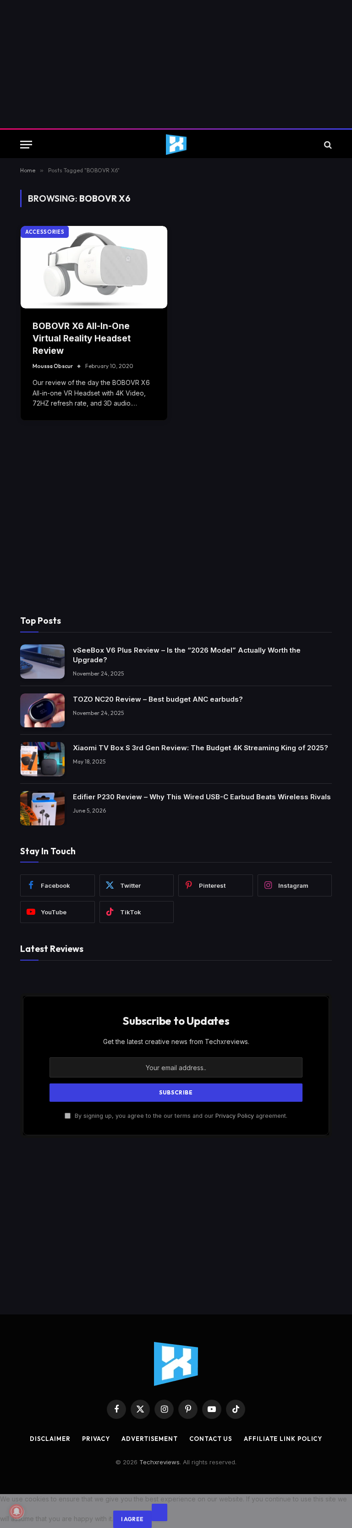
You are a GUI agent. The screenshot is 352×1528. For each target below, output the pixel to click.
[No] (159, 1512)
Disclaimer (50, 1438)
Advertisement (149, 1438)
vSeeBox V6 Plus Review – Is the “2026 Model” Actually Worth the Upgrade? (187, 655)
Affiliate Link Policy (283, 1438)
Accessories (44, 232)
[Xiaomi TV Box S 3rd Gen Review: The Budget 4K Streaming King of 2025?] (42, 759)
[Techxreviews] (176, 144)
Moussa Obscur (53, 366)
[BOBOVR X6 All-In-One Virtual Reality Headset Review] (94, 267)
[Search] (327, 144)
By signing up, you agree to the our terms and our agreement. (180, 1115)
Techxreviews (159, 1462)
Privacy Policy (234, 1115)
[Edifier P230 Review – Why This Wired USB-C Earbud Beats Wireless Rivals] (42, 808)
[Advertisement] (176, 64)
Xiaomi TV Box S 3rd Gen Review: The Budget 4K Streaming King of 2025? (200, 747)
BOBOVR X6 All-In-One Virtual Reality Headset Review (82, 338)
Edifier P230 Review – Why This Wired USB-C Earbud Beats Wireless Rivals (202, 796)
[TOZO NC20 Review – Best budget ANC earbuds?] (42, 710)
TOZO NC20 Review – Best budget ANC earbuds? (158, 699)
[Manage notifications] (16, 1511)
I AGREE (132, 1519)
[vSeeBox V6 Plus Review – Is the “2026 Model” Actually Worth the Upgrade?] (42, 661)
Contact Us (210, 1438)
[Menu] (26, 144)
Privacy (96, 1438)
